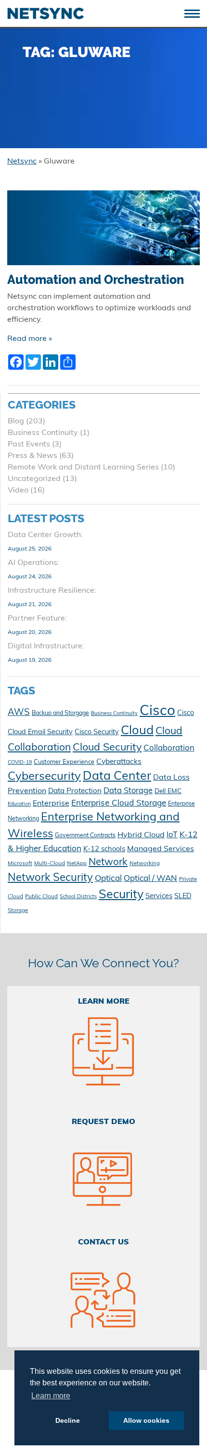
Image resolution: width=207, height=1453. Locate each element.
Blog (16, 421)
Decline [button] (67, 1420)
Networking (144, 864)
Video (18, 490)
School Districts (78, 897)
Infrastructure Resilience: (52, 591)
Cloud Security (107, 748)
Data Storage (128, 791)
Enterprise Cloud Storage (118, 803)
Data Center (117, 777)
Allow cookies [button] (146, 1420)
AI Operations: (33, 563)
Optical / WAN (150, 879)
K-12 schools (104, 849)
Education (19, 804)
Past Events (29, 444)
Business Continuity (43, 433)
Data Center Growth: (45, 535)
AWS (19, 712)
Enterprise (51, 804)
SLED (183, 896)
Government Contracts (85, 836)
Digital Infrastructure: (46, 646)
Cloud (137, 731)
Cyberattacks (119, 762)
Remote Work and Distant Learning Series (83, 467)
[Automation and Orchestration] (103, 231)
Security (121, 895)
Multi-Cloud (49, 864)
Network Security (50, 878)
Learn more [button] (50, 1396)
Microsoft (20, 864)
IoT (172, 835)
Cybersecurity (44, 777)
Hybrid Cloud (141, 835)
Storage (18, 911)
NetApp (77, 864)
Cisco (157, 711)
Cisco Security (97, 732)
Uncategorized (34, 479)
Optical (108, 879)
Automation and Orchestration (95, 280)
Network (108, 862)
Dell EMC (168, 791)
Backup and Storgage (60, 713)
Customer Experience (64, 762)
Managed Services (160, 849)
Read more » (29, 339)
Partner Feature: (37, 618)
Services (158, 896)
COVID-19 (20, 762)
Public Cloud (41, 897)
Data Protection (75, 791)
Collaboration (168, 748)
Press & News (32, 456)
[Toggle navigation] (195, 13)
